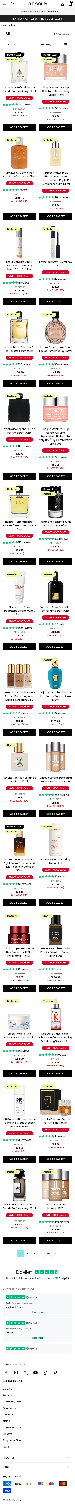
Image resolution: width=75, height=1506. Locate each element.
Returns (7, 1395)
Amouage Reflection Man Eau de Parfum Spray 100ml (19, 89)
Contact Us (9, 1408)
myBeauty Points (13, 1401)
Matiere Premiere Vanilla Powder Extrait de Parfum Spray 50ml (55, 952)
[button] (12, 4)
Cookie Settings (12, 1427)
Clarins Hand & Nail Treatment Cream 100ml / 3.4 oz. (19, 610)
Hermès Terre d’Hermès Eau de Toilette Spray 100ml (19, 349)
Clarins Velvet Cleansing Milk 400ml (55, 861)
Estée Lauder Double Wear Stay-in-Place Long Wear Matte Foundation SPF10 (19, 696)
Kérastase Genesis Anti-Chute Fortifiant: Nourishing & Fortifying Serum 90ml (55, 1037)
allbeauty (16, 1500)
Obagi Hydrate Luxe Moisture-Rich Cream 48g (19, 1035)
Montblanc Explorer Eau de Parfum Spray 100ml (55, 523)
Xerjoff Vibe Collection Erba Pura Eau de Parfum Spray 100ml (55, 696)
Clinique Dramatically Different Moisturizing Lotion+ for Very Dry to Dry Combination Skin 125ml (55, 178)
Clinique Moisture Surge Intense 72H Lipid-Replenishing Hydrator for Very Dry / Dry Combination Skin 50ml (55, 436)
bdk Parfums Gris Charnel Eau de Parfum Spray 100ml (19, 1206)
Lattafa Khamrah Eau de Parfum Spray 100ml (55, 1121)
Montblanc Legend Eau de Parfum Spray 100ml (19, 430)
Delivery (7, 1388)
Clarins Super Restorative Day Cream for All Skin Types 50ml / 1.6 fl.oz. (19, 952)
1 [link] (20, 1253)
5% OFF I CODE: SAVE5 (19, 97)
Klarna (6, 1421)
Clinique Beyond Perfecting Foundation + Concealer (55, 779)
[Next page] (55, 1253)
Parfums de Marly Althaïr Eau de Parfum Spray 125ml (19, 174)
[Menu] (4, 4)
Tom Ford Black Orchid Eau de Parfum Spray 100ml (56, 609)
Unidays (7, 1434)
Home (6, 25)
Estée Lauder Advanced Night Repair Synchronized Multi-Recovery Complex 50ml (19, 865)
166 (48, 1253)
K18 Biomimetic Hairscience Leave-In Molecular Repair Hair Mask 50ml (19, 1122)
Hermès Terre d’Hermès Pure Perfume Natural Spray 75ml (19, 525)
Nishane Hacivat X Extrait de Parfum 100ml (19, 779)
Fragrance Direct (13, 1440)
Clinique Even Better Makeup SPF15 (56, 1206)
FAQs (6, 1447)
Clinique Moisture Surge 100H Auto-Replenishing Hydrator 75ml (56, 91)
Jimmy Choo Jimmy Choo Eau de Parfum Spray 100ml (55, 349)
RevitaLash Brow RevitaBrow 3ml (55, 263)
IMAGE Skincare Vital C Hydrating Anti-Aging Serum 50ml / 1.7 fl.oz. (19, 265)
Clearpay (8, 1414)
